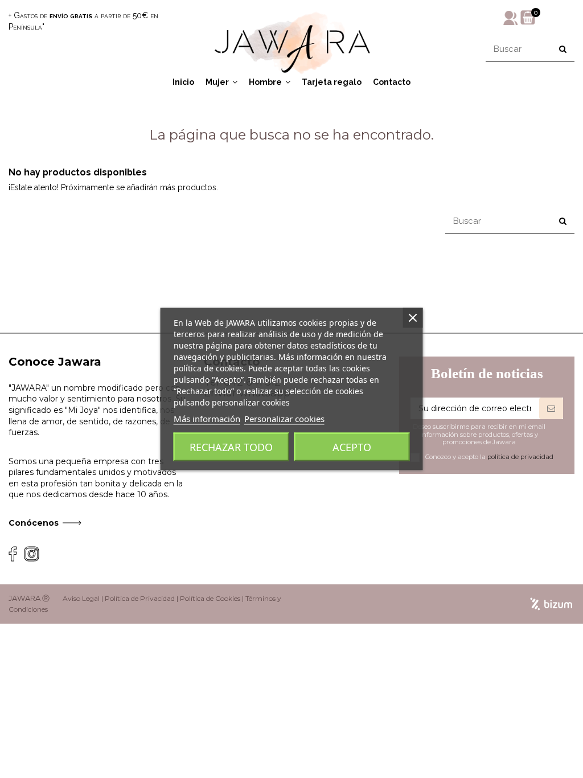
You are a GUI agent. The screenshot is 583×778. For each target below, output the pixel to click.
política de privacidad (520, 457)
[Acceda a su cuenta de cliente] (510, 17)
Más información (207, 418)
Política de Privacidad (140, 598)
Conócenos (34, 523)
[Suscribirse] (551, 408)
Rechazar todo (231, 447)
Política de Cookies (210, 598)
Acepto (351, 447)
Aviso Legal (81, 598)
